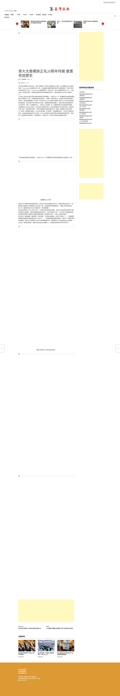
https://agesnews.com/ (84, 108)
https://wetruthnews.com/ (85, 104)
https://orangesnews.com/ (85, 119)
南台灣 (31, 14)
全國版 (12, 14)
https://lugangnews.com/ (85, 112)
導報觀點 (6, 14)
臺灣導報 (24, 79)
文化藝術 (50, 14)
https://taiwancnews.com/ (85, 115)
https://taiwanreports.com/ (85, 93)
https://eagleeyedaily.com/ (85, 97)
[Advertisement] (46, 610)
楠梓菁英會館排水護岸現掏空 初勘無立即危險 (38, 22)
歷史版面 (6, 17)
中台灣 (25, 14)
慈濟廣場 (38, 14)
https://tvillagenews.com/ (85, 123)
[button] (17, 23)
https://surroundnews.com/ (86, 101)
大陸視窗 (44, 14)
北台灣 (18, 14)
